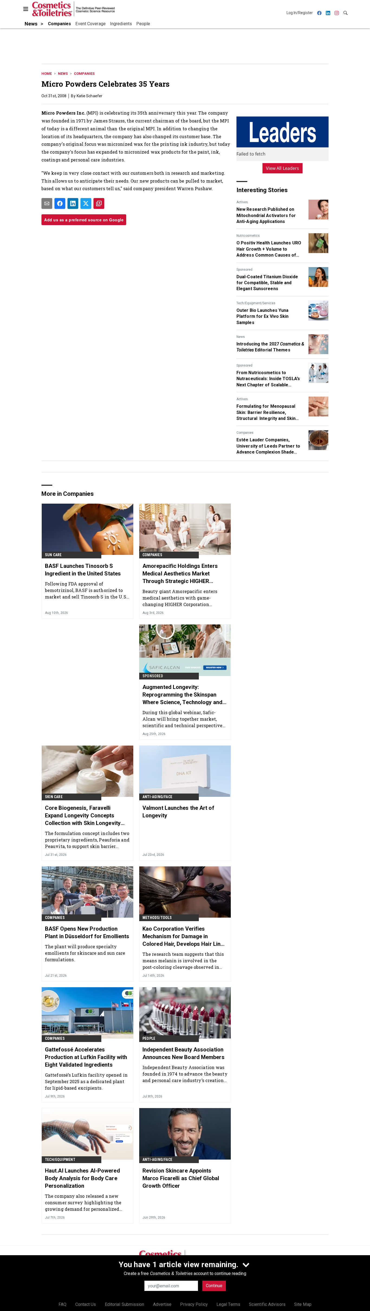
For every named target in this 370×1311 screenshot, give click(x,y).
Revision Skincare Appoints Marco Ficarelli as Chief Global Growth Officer (180, 1178)
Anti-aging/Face (157, 797)
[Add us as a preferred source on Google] (98, 203)
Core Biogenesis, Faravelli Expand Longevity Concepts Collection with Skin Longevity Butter (83, 816)
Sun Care (53, 555)
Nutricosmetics (248, 236)
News (63, 74)
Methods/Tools (157, 917)
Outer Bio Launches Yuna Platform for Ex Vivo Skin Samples (262, 316)
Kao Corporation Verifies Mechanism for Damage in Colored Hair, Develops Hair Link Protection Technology (182, 936)
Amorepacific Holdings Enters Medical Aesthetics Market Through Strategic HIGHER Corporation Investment (180, 574)
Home (46, 74)
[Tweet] (85, 203)
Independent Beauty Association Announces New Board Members (183, 1053)
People (148, 1038)
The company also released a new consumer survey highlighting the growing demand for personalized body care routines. (83, 1202)
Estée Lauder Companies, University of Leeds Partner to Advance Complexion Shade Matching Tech (268, 446)
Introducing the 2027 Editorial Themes (270, 346)
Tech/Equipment (60, 1159)
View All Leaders (282, 168)
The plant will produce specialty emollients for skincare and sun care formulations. (85, 953)
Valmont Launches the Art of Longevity (178, 812)
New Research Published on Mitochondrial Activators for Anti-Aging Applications (266, 215)
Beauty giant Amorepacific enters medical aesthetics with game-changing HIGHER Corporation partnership (179, 597)
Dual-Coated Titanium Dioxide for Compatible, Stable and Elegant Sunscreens (267, 283)
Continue (214, 1285)
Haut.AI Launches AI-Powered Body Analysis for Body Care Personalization (82, 1178)
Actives (242, 202)
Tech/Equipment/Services (255, 303)
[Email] (46, 203)
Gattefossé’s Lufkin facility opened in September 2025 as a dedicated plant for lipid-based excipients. (86, 1081)
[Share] (59, 203)
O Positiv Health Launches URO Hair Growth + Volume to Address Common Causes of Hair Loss (268, 249)
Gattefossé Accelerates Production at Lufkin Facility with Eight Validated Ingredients (86, 1057)
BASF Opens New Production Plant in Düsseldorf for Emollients (87, 932)
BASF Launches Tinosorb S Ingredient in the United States (83, 570)
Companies (84, 74)
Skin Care (54, 797)
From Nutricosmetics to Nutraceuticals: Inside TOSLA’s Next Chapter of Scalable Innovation (268, 379)
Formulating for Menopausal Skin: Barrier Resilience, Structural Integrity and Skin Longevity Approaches (266, 413)
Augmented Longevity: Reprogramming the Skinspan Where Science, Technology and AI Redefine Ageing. (182, 695)
